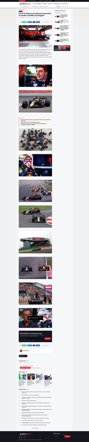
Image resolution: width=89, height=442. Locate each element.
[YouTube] (19, 437)
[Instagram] (24, 437)
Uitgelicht (64, 12)
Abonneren (67, 46)
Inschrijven (48, 338)
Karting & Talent (56, 3)
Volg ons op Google (45, 345)
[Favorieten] (67, 6)
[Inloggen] (69, 6)
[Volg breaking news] (62, 6)
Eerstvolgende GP (35, 6)
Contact (29, 439)
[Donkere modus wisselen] (63, 6)
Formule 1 (24, 9)
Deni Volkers (22, 17)
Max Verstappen (37, 3)
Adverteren (26, 439)
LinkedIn (37, 345)
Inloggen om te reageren (25, 367)
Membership (21, 439)
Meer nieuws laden (35, 428)
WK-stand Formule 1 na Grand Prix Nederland (30, 122)
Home (20, 9)
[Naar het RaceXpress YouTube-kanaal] (62, 48)
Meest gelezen (58, 12)
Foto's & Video (64, 3)
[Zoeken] (65, 6)
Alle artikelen (25, 6)
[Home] (25, 4)
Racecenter (44, 3)
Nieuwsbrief (34, 439)
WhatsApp (24, 345)
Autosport (50, 3)
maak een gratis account (36, 367)
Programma (41, 6)
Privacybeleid (39, 439)
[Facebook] (21, 437)
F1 (32, 3)
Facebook (30, 345)
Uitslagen (46, 6)
